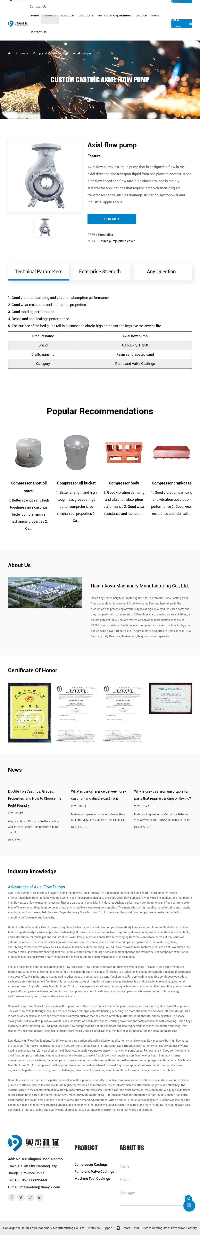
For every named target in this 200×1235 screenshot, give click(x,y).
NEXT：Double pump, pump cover (111, 241)
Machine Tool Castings (92, 1178)
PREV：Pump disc (100, 235)
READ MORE (16, 840)
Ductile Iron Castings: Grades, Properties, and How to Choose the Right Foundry (34, 798)
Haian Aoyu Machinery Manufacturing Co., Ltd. (53, 1228)
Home (34, 15)
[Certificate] (29, 713)
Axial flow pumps (18, 892)
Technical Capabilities (114, 15)
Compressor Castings (91, 1164)
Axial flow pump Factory (143, 603)
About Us (68, 15)
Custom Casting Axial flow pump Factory (168, 1228)
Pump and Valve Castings (50, 53)
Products (50, 15)
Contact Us (37, 32)
